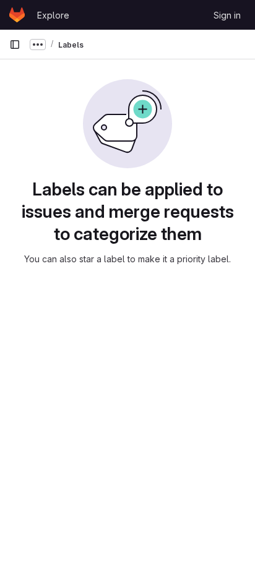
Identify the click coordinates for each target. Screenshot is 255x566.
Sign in (227, 15)
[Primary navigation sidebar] (15, 44)
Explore (53, 15)
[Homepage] (17, 15)
